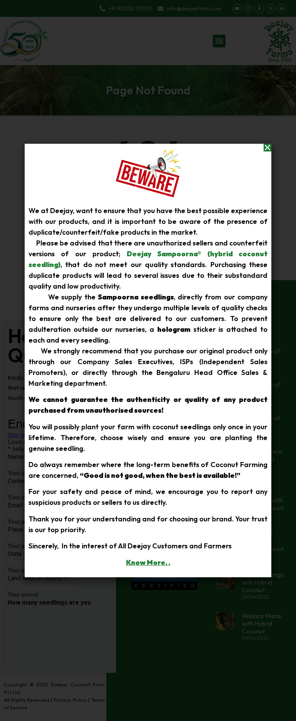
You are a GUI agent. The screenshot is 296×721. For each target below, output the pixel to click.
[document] (148, 360)
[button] (267, 147)
